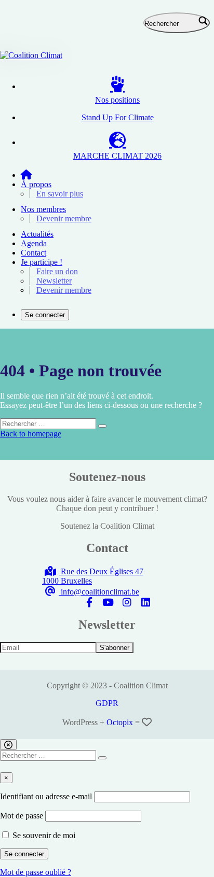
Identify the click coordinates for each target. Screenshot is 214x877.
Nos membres (43, 209)
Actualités (37, 234)
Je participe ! (41, 262)
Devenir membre (63, 218)
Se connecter (45, 315)
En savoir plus (59, 193)
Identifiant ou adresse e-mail (46, 796)
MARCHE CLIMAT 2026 (117, 155)
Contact (33, 252)
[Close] (8, 744)
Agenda (34, 243)
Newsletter (54, 280)
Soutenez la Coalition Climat (107, 525)
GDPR (107, 703)
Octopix (119, 722)
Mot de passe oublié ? (35, 872)
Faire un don (57, 271)
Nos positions (117, 99)
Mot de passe (21, 815)
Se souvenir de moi (42, 835)
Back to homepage (30, 433)
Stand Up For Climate (118, 117)
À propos (36, 184)
